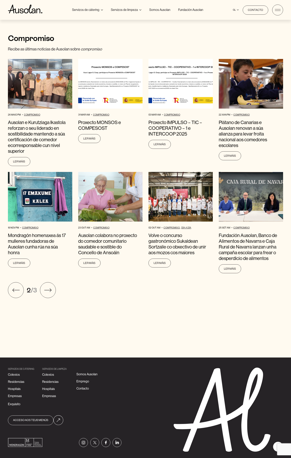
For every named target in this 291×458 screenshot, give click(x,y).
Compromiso (32, 115)
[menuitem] (159, 10)
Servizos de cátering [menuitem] (89, 9)
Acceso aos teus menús (30, 420)
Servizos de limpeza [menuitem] (126, 9)
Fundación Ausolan (190, 9)
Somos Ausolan (159, 9)
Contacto (255, 10)
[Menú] (277, 10)
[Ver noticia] (40, 84)
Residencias (16, 381)
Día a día (186, 228)
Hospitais (14, 389)
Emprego (82, 381)
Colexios (14, 374)
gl (234, 10)
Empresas (15, 396)
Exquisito (14, 404)
